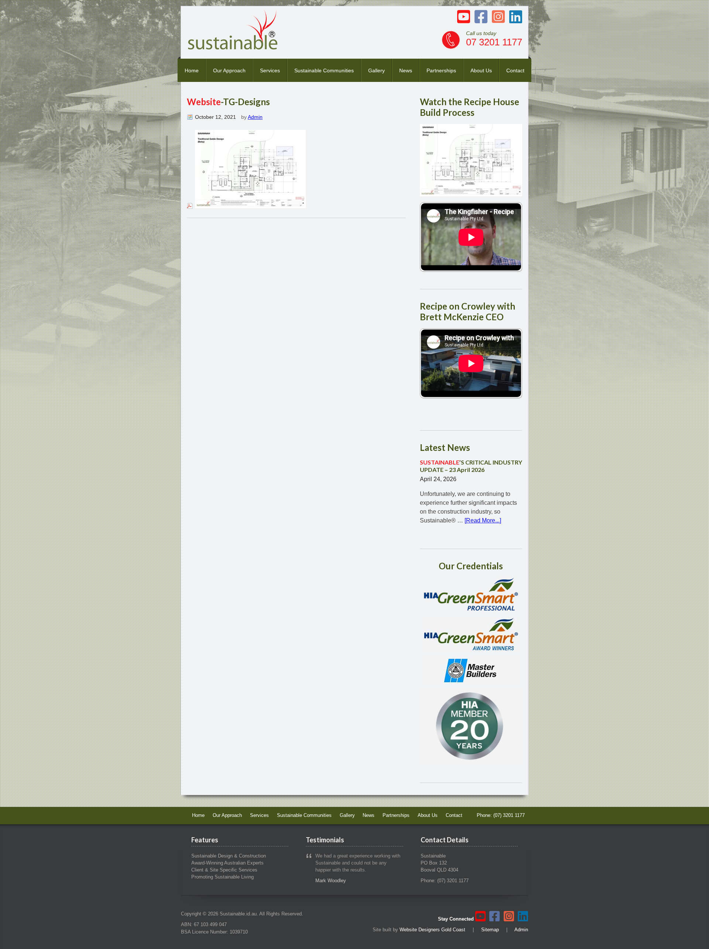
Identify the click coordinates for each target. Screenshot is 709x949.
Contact (515, 70)
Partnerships (441, 70)
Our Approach (229, 70)
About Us (481, 70)
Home (192, 70)
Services (270, 70)
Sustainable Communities (324, 70)
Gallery (376, 70)
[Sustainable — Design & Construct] (233, 47)
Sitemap (490, 929)
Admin (255, 117)
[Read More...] (483, 520)
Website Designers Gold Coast (432, 929)
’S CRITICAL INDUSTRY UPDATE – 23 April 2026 (471, 466)
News (405, 70)
